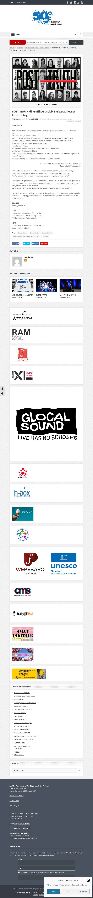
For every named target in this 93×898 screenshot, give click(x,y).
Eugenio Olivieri (46, 233)
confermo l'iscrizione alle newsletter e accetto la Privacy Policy (42, 872)
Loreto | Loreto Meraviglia (23, 723)
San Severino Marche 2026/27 (24, 739)
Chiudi (68, 891)
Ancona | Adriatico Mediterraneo (25, 703)
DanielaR (22, 119)
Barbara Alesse (22, 233)
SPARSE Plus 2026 (19, 743)
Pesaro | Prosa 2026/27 (21, 729)
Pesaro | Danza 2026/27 (22, 733)
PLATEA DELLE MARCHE (22, 693)
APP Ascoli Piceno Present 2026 (24, 696)
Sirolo (17, 752)
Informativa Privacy (17, 796)
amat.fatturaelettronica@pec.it (25, 838)
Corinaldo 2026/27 (20, 713)
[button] (88, 880)
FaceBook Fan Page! (23, 892)
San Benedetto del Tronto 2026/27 (25, 736)
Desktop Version (39, 895)
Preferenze (83, 891)
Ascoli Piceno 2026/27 (21, 706)
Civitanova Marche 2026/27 (23, 709)
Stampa (71, 121)
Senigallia (19, 748)
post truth (45, 236)
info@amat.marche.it (22, 824)
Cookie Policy (14, 801)
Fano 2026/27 (18, 716)
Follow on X (37, 892)
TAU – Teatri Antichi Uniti (22, 746)
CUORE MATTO (41, 295)
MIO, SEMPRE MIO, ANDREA (22, 295)
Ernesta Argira (34, 233)
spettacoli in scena (66, 119)
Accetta (53, 891)
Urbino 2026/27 (19, 755)
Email (79, 121)
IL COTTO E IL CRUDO (68, 295)
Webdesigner (15, 805)
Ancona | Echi (18, 699)
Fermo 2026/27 (19, 719)
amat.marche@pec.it (22, 828)
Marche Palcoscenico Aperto (51, 119)
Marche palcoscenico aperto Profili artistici (26, 236)
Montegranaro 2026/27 (21, 726)
